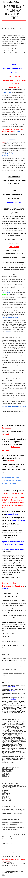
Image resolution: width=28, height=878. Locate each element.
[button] (1, 2)
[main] (14, 13)
